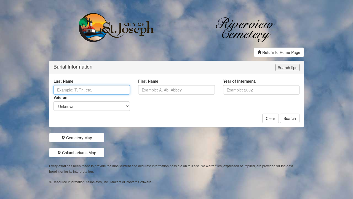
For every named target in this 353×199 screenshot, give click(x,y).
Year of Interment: (239, 81)
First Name (148, 81)
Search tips (287, 67)
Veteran (61, 97)
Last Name (63, 81)
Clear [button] (270, 118)
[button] (76, 137)
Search (290, 118)
